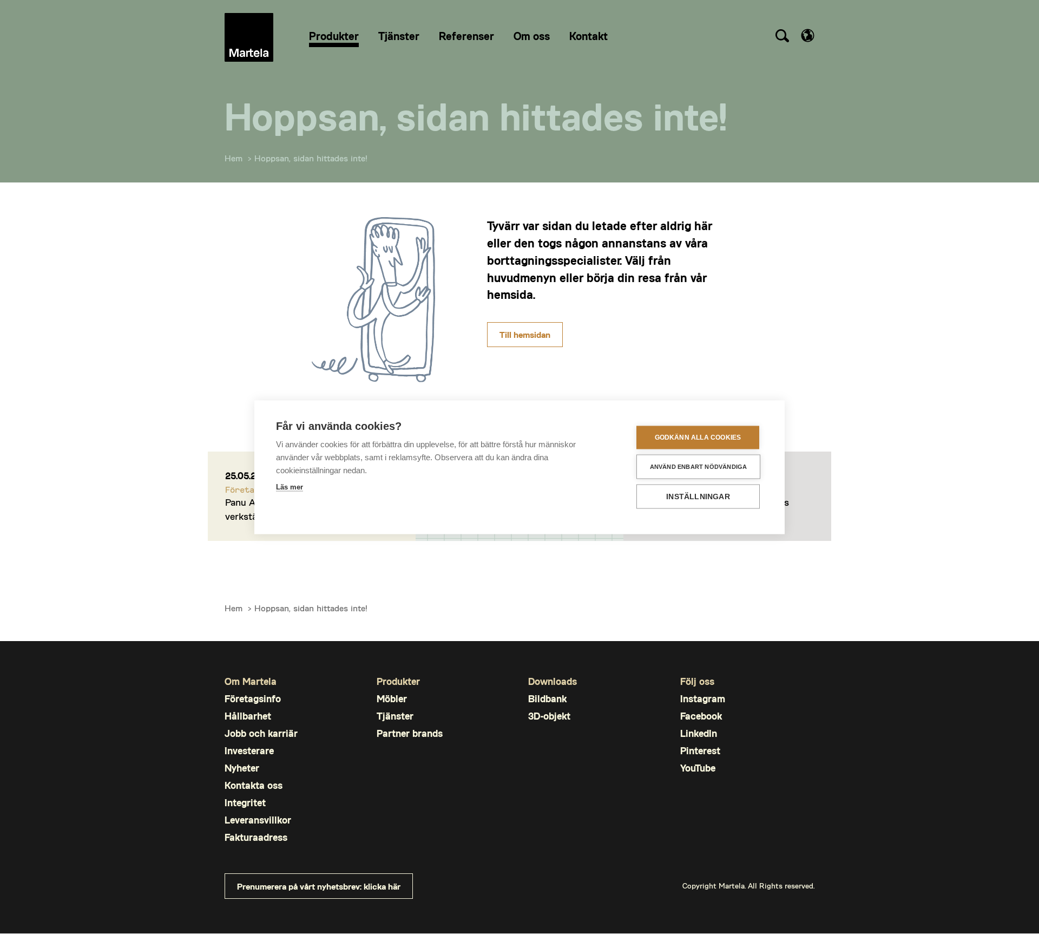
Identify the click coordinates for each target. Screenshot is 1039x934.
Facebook (701, 716)
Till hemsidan (524, 334)
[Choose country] (807, 35)
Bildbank (547, 698)
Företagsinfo (253, 698)
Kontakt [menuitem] (588, 35)
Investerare (249, 750)
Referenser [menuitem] (466, 35)
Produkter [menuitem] (334, 35)
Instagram (702, 698)
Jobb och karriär (261, 733)
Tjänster (395, 716)
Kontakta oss (253, 785)
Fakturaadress (256, 837)
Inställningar (698, 496)
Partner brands (410, 733)
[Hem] (249, 37)
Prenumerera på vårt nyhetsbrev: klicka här (318, 886)
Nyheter (242, 768)
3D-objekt (549, 716)
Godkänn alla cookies (698, 437)
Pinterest (700, 750)
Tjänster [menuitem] (398, 35)
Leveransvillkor (258, 820)
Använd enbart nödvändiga (698, 466)
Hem (233, 158)
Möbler (392, 698)
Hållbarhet (248, 716)
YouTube (697, 768)
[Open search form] (782, 37)
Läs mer (289, 486)
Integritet (245, 802)
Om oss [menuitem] (532, 35)
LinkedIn (698, 733)
